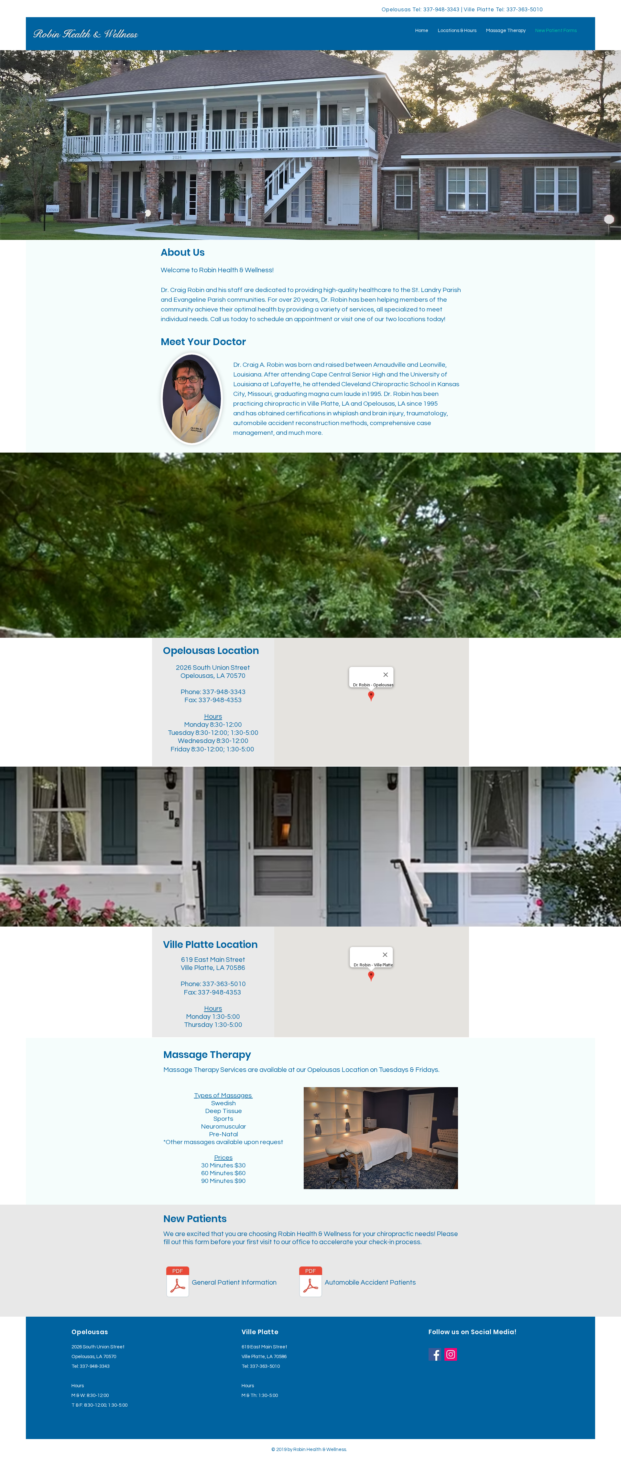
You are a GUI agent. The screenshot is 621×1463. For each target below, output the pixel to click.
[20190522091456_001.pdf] (177, 1282)
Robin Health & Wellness (84, 34)
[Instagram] (450, 1354)
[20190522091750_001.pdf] (310, 1282)
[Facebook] (435, 1354)
